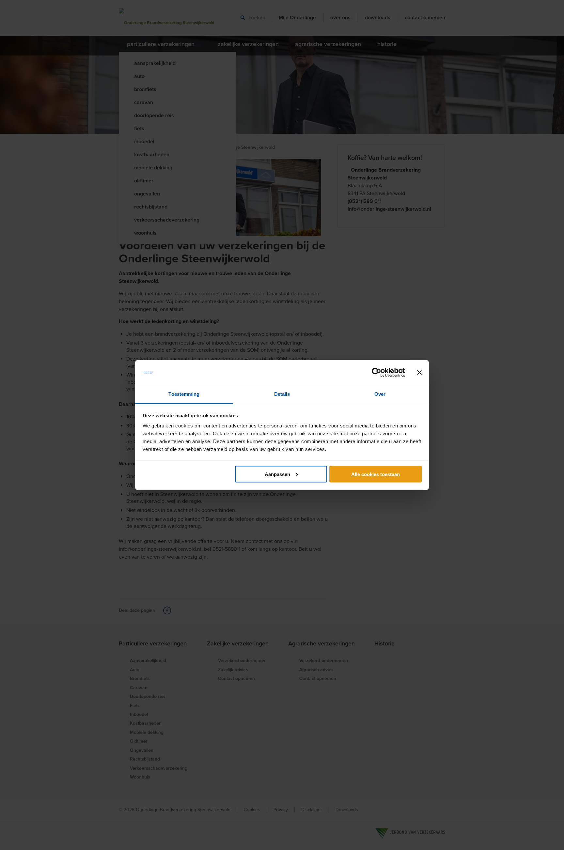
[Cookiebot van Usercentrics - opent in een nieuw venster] (376, 373)
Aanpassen (277, 474)
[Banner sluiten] (419, 372)
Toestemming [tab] (183, 394)
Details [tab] (282, 394)
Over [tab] (379, 394)
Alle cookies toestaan (375, 474)
